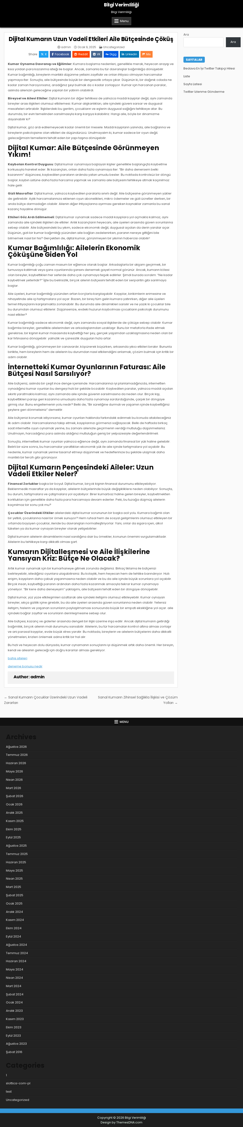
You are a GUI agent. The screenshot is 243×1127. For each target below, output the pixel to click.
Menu (124, 21)
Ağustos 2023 (16, 1043)
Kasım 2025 (15, 821)
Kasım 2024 (15, 920)
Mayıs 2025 (14, 870)
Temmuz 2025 (17, 854)
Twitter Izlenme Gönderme (203, 91)
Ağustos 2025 (16, 845)
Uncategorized (114, 47)
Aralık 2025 (14, 812)
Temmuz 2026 (17, 755)
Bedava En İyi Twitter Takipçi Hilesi (209, 68)
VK (98, 54)
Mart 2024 (13, 986)
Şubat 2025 (14, 895)
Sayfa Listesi (192, 84)
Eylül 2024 (13, 936)
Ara (186, 34)
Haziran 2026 (16, 763)
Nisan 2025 (14, 878)
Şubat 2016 (14, 1052)
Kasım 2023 (15, 1019)
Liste (186, 76)
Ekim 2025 (13, 829)
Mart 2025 (13, 887)
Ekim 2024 (14, 928)
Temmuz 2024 (17, 953)
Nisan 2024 (14, 977)
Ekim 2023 (13, 1027)
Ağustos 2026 (16, 746)
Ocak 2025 (14, 903)
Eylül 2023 (13, 1035)
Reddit (83, 54)
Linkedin (131, 54)
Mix (148, 54)
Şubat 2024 (14, 994)
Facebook (62, 54)
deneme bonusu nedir (25, 666)
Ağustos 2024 (16, 944)
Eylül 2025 (13, 837)
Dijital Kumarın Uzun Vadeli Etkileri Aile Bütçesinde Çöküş (91, 39)
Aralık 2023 (14, 1010)
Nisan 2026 (14, 779)
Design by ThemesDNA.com (121, 1122)
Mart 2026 (13, 788)
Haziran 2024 (16, 961)
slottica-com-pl (18, 1083)
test (9, 1091)
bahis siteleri (17, 658)
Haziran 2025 (16, 862)
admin (66, 47)
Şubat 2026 (14, 796)
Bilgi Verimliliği (121, 4)
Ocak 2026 (14, 804)
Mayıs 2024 (14, 969)
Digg (113, 54)
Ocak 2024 (14, 1002)
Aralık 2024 (14, 912)
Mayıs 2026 (14, 771)
